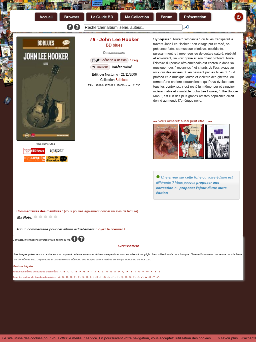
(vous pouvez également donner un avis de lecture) (101, 211)
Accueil (46, 17)
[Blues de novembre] (217, 158)
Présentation (195, 17)
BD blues (114, 45)
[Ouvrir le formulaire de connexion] (238, 17)
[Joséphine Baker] (165, 158)
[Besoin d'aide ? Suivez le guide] (77, 28)
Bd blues (122, 80)
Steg (134, 60)
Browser (71, 17)
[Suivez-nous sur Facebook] (70, 28)
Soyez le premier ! (110, 229)
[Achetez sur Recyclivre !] (34, 161)
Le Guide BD (102, 17)
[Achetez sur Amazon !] (56, 153)
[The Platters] (191, 158)
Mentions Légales (23, 266)
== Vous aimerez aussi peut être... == (182, 121)
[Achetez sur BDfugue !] (34, 153)
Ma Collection (137, 17)
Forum (166, 17)
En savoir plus (227, 338)
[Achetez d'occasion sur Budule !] (57, 161)
